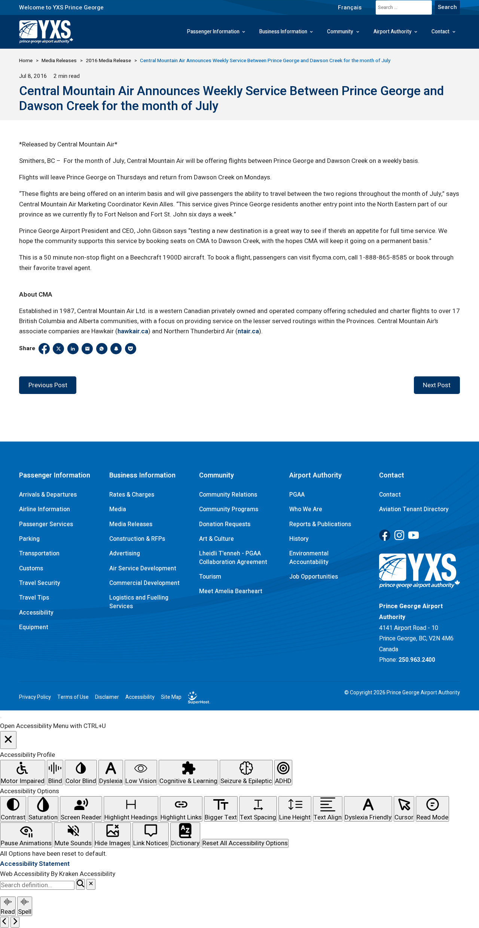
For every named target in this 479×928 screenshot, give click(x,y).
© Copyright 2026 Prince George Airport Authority (402, 693)
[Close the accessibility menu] (8, 740)
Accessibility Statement (35, 863)
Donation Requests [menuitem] (224, 524)
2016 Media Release (108, 60)
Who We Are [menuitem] (305, 509)
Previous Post (47, 385)
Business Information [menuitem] (283, 32)
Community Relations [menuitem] (228, 494)
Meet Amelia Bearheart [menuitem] (230, 591)
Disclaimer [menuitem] (107, 697)
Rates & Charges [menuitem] (131, 494)
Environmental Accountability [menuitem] (309, 557)
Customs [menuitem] (31, 568)
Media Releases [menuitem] (130, 524)
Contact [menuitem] (440, 32)
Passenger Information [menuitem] (213, 32)
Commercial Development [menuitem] (144, 583)
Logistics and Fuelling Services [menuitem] (138, 601)
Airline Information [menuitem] (44, 509)
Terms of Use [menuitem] (73, 697)
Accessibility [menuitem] (36, 612)
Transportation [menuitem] (39, 553)
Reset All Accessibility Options (245, 843)
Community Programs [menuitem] (228, 509)
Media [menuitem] (117, 509)
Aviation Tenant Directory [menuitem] (414, 509)
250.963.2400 (417, 659)
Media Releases (59, 60)
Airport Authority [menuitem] (392, 32)
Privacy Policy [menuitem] (35, 697)
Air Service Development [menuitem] (142, 568)
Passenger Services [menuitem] (46, 524)
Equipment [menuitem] (33, 627)
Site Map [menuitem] (171, 697)
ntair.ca (248, 331)
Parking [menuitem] (29, 538)
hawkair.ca (133, 331)
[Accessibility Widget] (0, 717)
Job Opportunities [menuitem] (313, 576)
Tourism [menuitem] (210, 576)
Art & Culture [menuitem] (216, 538)
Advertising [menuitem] (124, 553)
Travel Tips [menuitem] (34, 597)
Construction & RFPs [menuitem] (137, 538)
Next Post (437, 385)
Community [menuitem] (340, 32)
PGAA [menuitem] (297, 494)
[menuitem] (349, 7)
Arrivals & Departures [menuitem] (48, 494)
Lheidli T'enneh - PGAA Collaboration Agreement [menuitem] (233, 557)
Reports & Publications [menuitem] (320, 524)
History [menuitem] (299, 538)
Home (26, 60)
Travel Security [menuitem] (39, 583)
